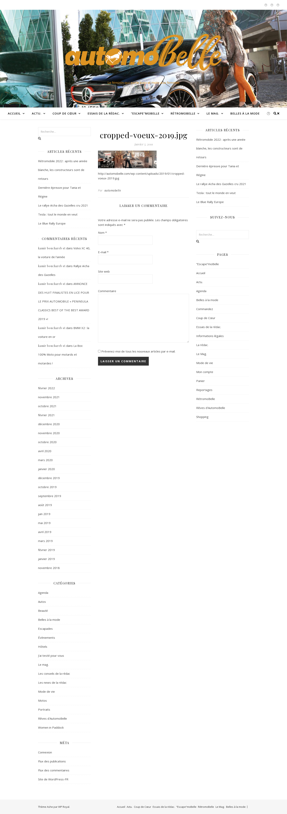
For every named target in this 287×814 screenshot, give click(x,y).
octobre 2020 (47, 442)
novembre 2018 (49, 568)
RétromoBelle (183, 113)
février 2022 (46, 388)
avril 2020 (44, 451)
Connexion (45, 752)
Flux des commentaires (53, 770)
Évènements (46, 638)
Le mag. (43, 664)
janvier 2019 (46, 559)
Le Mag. (213, 113)
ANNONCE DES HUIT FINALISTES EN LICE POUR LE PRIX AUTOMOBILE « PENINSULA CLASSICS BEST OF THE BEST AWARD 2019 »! (63, 301)
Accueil (14, 113)
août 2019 (45, 505)
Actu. (36, 113)
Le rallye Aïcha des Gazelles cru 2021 (63, 205)
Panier (200, 381)
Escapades (45, 629)
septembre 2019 (49, 496)
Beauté (43, 611)
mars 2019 (45, 541)
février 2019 (46, 550)
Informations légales (210, 336)
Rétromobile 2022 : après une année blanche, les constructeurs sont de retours (62, 170)
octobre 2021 (47, 406)
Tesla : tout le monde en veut (58, 214)
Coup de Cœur (65, 113)
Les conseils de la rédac (54, 673)
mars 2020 (45, 460)
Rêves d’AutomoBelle (210, 408)
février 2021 (46, 415)
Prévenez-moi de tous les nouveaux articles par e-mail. (138, 351)
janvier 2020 (46, 469)
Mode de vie (46, 691)
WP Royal (63, 807)
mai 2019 (44, 523)
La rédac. (202, 345)
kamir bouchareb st (51, 248)
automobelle (112, 190)
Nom (102, 232)
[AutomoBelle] (143, 55)
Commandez (204, 309)
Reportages (204, 390)
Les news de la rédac (52, 682)
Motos (42, 700)
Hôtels (42, 647)
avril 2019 (44, 532)
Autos (42, 602)
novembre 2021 (49, 397)
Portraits (44, 709)
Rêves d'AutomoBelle (52, 718)
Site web (104, 271)
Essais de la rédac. (104, 113)
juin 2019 (44, 514)
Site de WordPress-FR (53, 779)
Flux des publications (52, 761)
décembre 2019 (49, 478)
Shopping (202, 417)
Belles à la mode (245, 113)
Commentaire (107, 291)
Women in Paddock (51, 727)
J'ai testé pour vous (51, 655)
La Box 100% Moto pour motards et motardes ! (60, 354)
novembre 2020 (49, 433)
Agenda (43, 593)
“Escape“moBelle (145, 113)
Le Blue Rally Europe (52, 223)
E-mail (103, 252)
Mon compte (204, 372)
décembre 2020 (49, 424)
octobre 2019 (47, 487)
